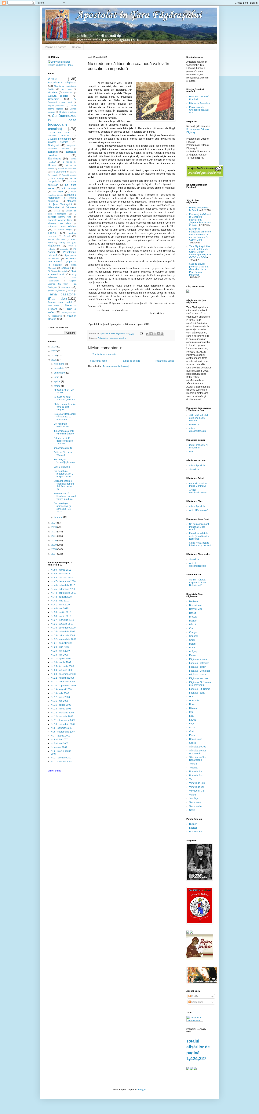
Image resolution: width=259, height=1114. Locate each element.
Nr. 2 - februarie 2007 (62, 757)
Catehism (53, 98)
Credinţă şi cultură (68, 112)
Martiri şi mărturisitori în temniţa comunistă (62, 198)
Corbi (192, 640)
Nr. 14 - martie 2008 (61, 708)
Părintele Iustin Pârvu (59, 223)
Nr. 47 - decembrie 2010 (63, 581)
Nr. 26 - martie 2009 (61, 662)
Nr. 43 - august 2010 (61, 597)
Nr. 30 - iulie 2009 (60, 647)
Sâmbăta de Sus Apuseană (197, 752)
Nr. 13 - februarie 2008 (62, 712)
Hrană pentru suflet (67, 168)
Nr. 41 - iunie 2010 (60, 604)
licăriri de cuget (69, 188)
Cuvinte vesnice (58, 142)
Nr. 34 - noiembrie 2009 (63, 631)
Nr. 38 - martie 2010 (61, 616)
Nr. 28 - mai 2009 (59, 654)
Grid (191, 696)
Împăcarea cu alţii (63, 448)
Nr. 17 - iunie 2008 (60, 697)
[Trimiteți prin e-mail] (148, 334)
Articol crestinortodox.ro (197, 491)
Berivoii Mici (195, 609)
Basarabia (67, 93)
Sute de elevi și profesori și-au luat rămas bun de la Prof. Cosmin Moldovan (198, 269)
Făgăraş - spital (197, 692)
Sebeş (192, 743)
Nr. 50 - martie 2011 (61, 570)
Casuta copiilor (58, 95)
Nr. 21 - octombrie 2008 (63, 681)
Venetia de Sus (197, 783)
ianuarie (58, 517)
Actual (53, 79)
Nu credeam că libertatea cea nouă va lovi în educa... (65, 496)
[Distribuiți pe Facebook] (158, 334)
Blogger (142, 1089)
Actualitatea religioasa (108, 338)
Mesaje (57, 211)
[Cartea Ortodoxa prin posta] (187, 292)
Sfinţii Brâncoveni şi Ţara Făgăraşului (62, 277)
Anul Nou (66, 89)
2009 (54, 545)
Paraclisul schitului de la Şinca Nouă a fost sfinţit (199, 536)
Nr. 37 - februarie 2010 (62, 620)
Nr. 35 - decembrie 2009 (63, 627)
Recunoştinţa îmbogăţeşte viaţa (64, 461)
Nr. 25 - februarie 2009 (62, 666)
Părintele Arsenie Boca (60, 220)
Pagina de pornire (55, 46)
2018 (54, 346)
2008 (54, 549)
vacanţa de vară (69, 313)
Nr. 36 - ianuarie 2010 (62, 624)
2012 (54, 531)
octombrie (59, 368)
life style (58, 191)
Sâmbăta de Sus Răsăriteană (197, 758)
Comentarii (197, 1002)
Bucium (193, 620)
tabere (70, 291)
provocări (64, 249)
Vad (191, 779)
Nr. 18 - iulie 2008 (60, 693)
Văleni (192, 794)
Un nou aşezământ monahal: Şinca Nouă (199, 527)
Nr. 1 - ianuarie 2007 (61, 761)
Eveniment (54, 158)
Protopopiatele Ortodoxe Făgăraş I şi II (199, 110)
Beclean (193, 601)
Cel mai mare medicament (61, 425)
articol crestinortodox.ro (197, 429)
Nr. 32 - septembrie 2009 (63, 639)
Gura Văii (194, 700)
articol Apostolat (197, 465)
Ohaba (192, 727)
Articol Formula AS (198, 510)
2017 (54, 351)
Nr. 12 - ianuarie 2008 (62, 716)
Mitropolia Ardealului (199, 103)
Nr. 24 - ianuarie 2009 (62, 670)
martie (57, 386)
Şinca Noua (195, 802)
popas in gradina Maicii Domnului (198, 484)
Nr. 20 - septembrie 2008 (63, 685)
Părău (192, 735)
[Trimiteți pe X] (155, 334)
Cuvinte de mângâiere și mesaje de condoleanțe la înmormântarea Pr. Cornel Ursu (200, 234)
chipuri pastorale (56, 106)
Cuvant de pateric (59, 132)
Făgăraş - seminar (198, 678)
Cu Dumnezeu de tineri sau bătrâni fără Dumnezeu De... (64, 485)
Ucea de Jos (195, 771)
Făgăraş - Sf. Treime (199, 689)
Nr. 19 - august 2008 (61, 689)
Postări (195, 996)
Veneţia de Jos (196, 787)
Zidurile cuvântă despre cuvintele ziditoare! (64, 441)
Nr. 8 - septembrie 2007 (63, 731)
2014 (54, 522)
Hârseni (193, 708)
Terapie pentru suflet (60, 302)
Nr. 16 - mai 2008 (59, 701)
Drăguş (193, 651)
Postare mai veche (164, 361)
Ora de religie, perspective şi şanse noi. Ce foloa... (62, 507)
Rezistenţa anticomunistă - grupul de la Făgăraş (62, 261)
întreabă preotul (69, 175)
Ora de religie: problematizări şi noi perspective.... (64, 474)
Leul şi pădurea (62, 466)
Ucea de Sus (195, 775)
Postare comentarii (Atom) (116, 366)
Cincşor (193, 632)
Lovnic (192, 720)
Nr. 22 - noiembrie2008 (63, 678)
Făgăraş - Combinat (199, 671)
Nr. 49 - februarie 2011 (62, 573)
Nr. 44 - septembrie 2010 (63, 593)
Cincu (192, 628)
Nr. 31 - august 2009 (61, 643)
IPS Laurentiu (58, 171)
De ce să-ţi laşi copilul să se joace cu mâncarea (65, 417)
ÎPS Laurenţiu (57, 178)
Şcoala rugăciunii (56, 290)
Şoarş (192, 810)
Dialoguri (53, 145)
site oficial (194, 424)
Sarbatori (66, 268)
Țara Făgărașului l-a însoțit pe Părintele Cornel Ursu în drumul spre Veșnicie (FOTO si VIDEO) (200, 252)
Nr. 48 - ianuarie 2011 (62, 577)
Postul (67, 236)
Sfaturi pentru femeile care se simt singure (65, 407)
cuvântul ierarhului (58, 135)
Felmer (192, 655)
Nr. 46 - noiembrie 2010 (63, 585)
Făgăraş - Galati (197, 674)
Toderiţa (193, 767)
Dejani (192, 643)
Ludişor (193, 828)
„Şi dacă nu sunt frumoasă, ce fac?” (64, 398)
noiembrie (59, 364)
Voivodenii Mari (197, 790)
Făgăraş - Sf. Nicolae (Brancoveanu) (200, 683)
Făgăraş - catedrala (199, 663)
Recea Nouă (195, 739)
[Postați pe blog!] (151, 334)
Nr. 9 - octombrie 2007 (62, 728)
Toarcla (193, 763)
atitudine (122, 338)
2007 (54, 553)
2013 (54, 527)
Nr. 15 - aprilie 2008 (61, 705)
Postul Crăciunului (56, 239)
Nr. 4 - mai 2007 (59, 747)
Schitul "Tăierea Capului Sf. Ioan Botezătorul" (197, 582)
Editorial (53, 151)
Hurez (192, 704)
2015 (54, 360)
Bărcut (192, 624)
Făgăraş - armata (198, 659)
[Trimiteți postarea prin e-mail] (141, 333)
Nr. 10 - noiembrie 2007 (63, 724)
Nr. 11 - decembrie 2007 (63, 720)
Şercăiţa (193, 798)
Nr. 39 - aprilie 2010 (61, 612)
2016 (54, 355)
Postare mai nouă (98, 361)
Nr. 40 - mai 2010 (59, 608)
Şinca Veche (195, 806)
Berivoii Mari (195, 605)
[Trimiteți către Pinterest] (162, 334)
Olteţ (191, 731)
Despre (76, 46)
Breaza (193, 616)
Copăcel (193, 636)
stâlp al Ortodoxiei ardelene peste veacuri (198, 418)
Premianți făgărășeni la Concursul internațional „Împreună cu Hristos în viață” (200, 220)
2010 (54, 540)
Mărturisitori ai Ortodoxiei (62, 207)
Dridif (192, 647)
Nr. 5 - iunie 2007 (59, 743)
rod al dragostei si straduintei (198, 446)
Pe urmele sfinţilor (63, 230)
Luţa (191, 723)
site (191, 451)
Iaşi (191, 712)
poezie (52, 232)
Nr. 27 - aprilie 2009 (61, 658)
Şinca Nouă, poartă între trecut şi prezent (200, 544)
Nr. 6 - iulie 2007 (59, 739)
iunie (57, 377)
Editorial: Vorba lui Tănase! (63, 453)
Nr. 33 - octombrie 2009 (63, 635)
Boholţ (192, 613)
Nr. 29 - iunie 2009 (60, 650)
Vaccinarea (57, 316)
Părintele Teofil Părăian (62, 226)
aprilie (57, 381)
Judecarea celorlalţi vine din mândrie (64, 432)
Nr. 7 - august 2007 (60, 735)
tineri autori (53, 306)
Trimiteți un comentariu (104, 354)
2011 (54, 536)
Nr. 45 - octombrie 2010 (63, 589)
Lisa (191, 716)
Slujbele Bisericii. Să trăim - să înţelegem (62, 284)
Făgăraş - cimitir (197, 667)
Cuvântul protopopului (59, 139)
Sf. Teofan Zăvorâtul (57, 271)
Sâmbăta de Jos (197, 746)
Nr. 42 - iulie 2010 (60, 600)
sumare (65, 287)
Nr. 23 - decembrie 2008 (63, 674)
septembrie (60, 372)
